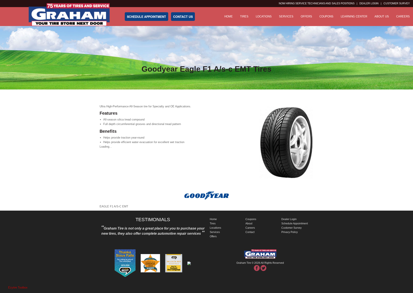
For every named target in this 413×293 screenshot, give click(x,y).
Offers (306, 16)
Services (286, 16)
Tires (244, 16)
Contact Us (183, 16)
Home (228, 16)
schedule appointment (146, 16)
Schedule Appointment (294, 223)
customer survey (397, 3)
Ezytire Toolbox (18, 287)
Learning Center (354, 16)
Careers (403, 16)
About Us (381, 16)
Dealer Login (369, 3)
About (248, 223)
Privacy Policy (289, 232)
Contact (249, 232)
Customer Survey (291, 227)
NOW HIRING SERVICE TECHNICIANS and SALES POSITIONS (316, 3)
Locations (264, 16)
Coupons (326, 16)
